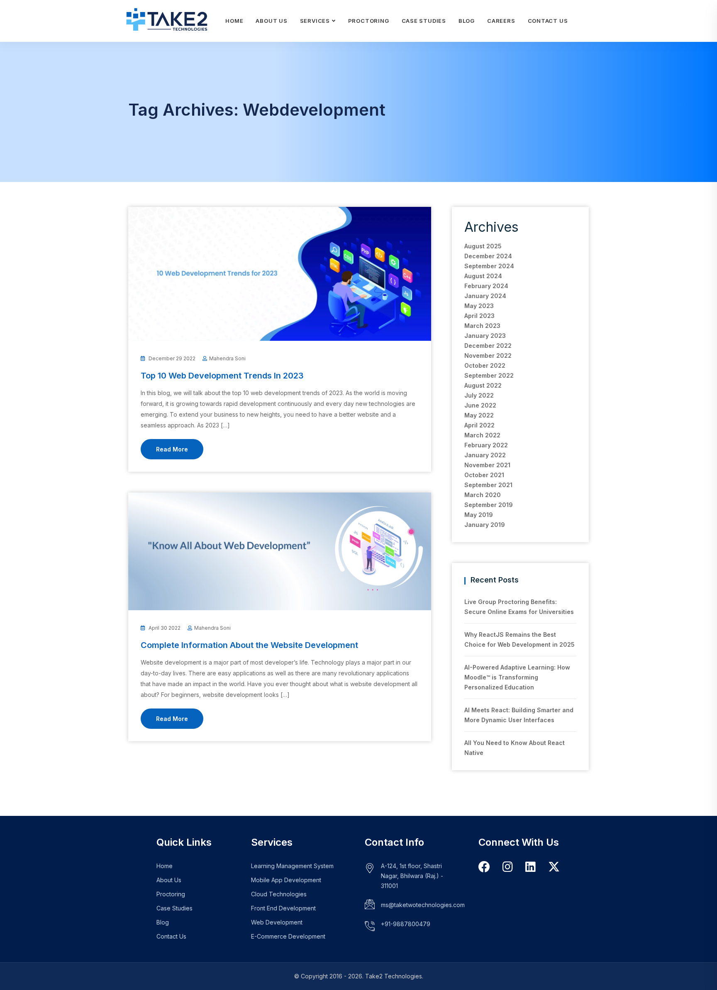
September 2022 (489, 375)
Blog (466, 20)
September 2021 (488, 484)
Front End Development (283, 908)
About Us (271, 20)
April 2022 (479, 425)
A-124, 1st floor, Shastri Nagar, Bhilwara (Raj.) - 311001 (412, 875)
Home (234, 20)
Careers (501, 20)
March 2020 (482, 494)
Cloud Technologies (279, 894)
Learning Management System (292, 865)
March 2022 (482, 435)
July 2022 (479, 395)
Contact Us (548, 20)
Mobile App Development (286, 879)
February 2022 (486, 445)
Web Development (276, 922)
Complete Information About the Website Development (249, 645)
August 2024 (483, 275)
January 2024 (485, 295)
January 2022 (485, 455)
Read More (172, 449)
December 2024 (488, 256)
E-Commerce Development (288, 936)
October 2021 (484, 474)
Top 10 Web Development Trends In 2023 (222, 376)
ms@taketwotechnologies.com (423, 904)
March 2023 (482, 325)
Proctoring (368, 20)
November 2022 (488, 355)
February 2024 (486, 285)
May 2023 (479, 305)
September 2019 (488, 504)
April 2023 (479, 315)
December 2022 (488, 345)
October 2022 (484, 365)
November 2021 (487, 464)
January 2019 (484, 524)
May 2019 (478, 514)
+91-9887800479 (405, 923)
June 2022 (480, 405)
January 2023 (485, 335)
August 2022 (483, 385)
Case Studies (424, 20)
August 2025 (483, 246)
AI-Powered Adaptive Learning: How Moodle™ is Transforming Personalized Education (517, 677)
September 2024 (489, 265)
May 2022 (479, 415)
